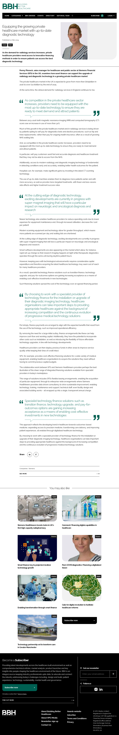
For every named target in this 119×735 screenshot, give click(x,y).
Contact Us (46, 725)
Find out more (8, 700)
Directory (50, 16)
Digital (10, 44)
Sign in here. (22, 694)
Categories (16, 16)
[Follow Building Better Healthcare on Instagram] (96, 690)
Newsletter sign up (49, 721)
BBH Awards (30, 16)
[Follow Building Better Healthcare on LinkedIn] (101, 690)
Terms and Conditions (77, 718)
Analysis (5, 44)
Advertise (71, 715)
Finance (98, 496)
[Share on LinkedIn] (29, 454)
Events (40, 16)
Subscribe (95, 16)
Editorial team (63, 16)
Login (110, 16)
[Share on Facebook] (36, 454)
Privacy (70, 722)
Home (7, 16)
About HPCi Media (49, 718)
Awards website (74, 711)
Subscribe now (71, 620)
